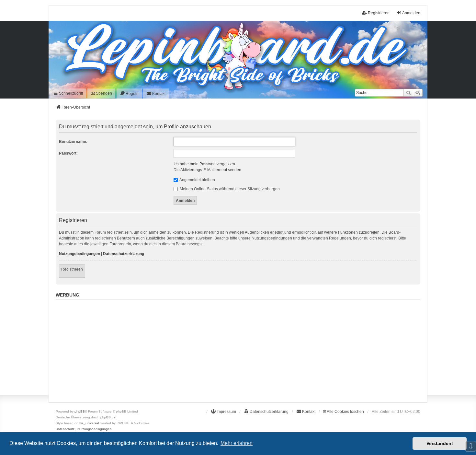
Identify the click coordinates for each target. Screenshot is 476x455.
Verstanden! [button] (439, 443)
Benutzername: (73, 141)
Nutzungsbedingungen (79, 253)
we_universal (89, 423)
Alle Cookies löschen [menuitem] (345, 411)
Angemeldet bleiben (197, 180)
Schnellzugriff (70, 93)
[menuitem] (129, 93)
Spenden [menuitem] (103, 93)
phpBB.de (108, 417)
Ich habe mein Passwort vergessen (204, 164)
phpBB (79, 411)
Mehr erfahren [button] (237, 443)
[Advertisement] (238, 347)
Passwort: (68, 153)
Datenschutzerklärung (123, 253)
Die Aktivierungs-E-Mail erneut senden (207, 170)
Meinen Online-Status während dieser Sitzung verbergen (229, 189)
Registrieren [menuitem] (379, 13)
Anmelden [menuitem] (411, 13)
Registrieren (72, 269)
